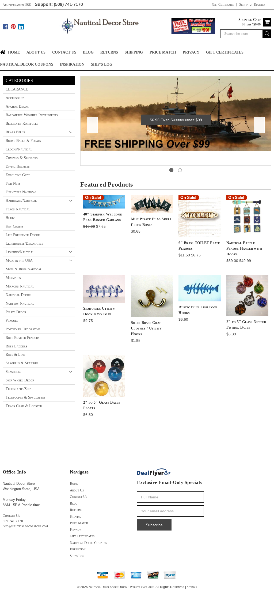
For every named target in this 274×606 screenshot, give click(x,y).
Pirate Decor (16, 312)
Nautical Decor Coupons (26, 64)
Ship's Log (101, 64)
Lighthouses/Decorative (24, 243)
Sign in (243, 4)
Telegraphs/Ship (18, 389)
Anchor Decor (17, 106)
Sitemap (192, 587)
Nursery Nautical (20, 303)
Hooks (11, 218)
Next (259, 125)
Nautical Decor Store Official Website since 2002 (121, 587)
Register (259, 4)
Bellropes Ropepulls (22, 124)
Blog (88, 52)
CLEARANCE (17, 89)
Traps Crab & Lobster (24, 406)
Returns (109, 52)
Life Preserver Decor (23, 235)
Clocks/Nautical (19, 149)
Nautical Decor (18, 295)
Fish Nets (13, 183)
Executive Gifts (18, 175)
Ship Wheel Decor (20, 380)
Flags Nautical (18, 209)
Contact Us (64, 52)
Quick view (104, 197)
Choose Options (247, 300)
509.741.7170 (13, 521)
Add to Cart (104, 206)
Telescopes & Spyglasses (25, 397)
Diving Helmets (18, 166)
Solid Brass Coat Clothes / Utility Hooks (146, 328)
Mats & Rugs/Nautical (24, 269)
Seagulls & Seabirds (22, 363)
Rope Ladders (16, 346)
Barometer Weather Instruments (32, 115)
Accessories (15, 98)
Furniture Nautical (21, 192)
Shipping (134, 52)
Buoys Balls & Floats (23, 141)
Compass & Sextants (22, 158)
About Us (35, 52)
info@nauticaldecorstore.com (25, 526)
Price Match (163, 52)
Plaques (12, 321)
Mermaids (13, 278)
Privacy (191, 52)
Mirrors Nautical (20, 286)
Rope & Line (15, 355)
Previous (92, 125)
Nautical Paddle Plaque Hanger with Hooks (244, 248)
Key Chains (14, 226)
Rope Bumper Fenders (23, 338)
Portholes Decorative (23, 329)
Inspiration (72, 64)
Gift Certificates (223, 4)
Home (14, 52)
